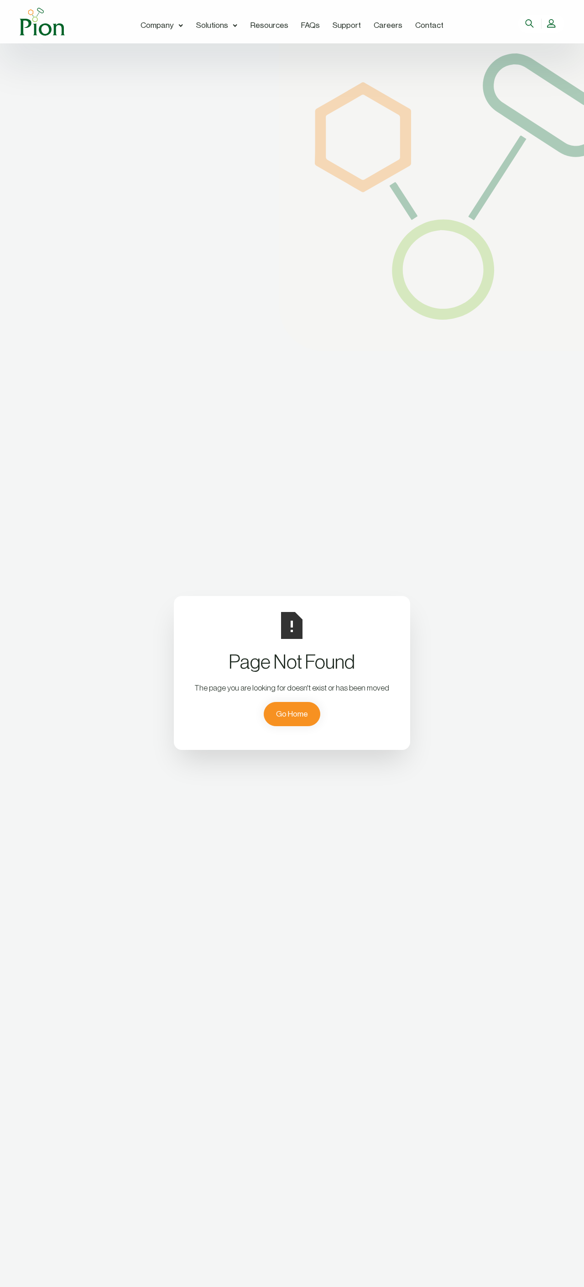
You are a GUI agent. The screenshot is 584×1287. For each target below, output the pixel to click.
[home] (42, 21)
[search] (530, 24)
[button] (162, 26)
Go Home (292, 714)
